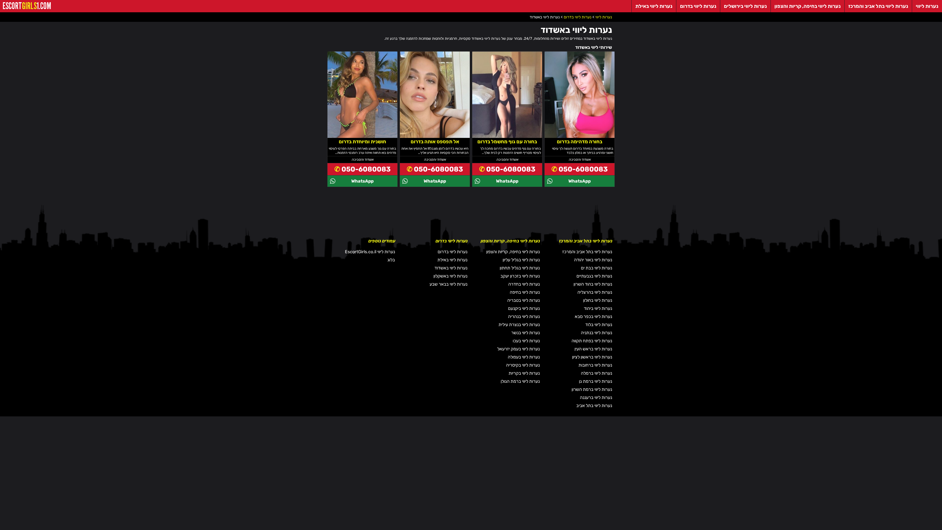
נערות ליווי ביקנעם (524, 308)
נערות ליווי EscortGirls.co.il (370, 252)
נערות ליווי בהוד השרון (593, 284)
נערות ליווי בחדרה (524, 284)
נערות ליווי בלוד (598, 324)
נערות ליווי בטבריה (523, 300)
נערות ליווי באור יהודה (593, 260)
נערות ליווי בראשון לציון (592, 357)
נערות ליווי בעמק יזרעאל (518, 349)
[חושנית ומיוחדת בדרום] (362, 98)
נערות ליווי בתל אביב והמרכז (587, 252)
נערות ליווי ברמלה (596, 373)
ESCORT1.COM (26, 6)
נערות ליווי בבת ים (596, 268)
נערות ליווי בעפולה (524, 357)
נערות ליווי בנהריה (524, 316)
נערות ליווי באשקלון (450, 276)
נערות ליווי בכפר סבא (593, 316)
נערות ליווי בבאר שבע (448, 284)
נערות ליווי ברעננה (596, 397)
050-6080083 (583, 169)
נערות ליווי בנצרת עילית (519, 324)
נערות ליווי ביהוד (598, 308)
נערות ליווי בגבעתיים (594, 276)
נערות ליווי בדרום (452, 252)
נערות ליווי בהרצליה (594, 292)
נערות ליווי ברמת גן (595, 381)
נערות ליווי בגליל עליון (521, 260)
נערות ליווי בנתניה (596, 333)
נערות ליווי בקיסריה (523, 365)
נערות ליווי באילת (452, 260)
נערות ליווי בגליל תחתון (520, 268)
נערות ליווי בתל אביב (594, 405)
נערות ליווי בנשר (525, 333)
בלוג (391, 260)
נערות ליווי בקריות (524, 373)
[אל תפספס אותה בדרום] (435, 98)
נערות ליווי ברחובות (595, 365)
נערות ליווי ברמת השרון (592, 389)
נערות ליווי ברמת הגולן (520, 381)
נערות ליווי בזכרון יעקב (520, 276)
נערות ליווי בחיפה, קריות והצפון (513, 252)
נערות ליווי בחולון (597, 300)
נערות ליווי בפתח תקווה (592, 341)
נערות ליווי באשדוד (450, 268)
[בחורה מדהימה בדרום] (579, 98)
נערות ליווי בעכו (526, 341)
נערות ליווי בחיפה (525, 292)
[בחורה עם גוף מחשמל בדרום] (507, 98)
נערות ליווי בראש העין (593, 349)
